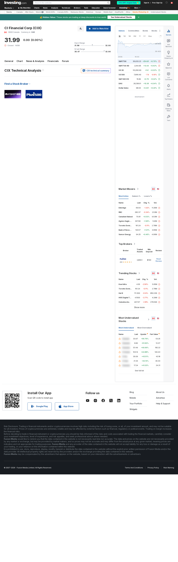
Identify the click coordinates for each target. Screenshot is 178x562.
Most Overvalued (144, 328)
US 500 (122, 75)
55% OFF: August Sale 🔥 (129, 3)
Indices (122, 31)
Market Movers (127, 189)
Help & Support (163, 403)
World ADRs (50, 12)
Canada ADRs (62, 12)
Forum (65, 61)
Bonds (145, 31)
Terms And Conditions (134, 468)
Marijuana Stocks (77, 12)
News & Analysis (35, 61)
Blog (132, 392)
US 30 (121, 70)
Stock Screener (109, 8)
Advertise (160, 398)
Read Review (159, 260)
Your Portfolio (136, 403)
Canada (20, 12)
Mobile (133, 398)
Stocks (9, 12)
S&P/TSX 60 (124, 66)
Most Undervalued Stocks (129, 319)
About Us (160, 392)
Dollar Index (123, 88)
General (8, 61)
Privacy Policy (153, 468)
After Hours (29, 12)
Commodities (133, 31)
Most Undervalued (126, 328)
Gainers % (136, 196)
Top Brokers (125, 244)
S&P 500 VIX (124, 79)
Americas (89, 12)
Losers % (148, 196)
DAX (120, 83)
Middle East (107, 12)
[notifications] (166, 2)
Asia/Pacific (119, 12)
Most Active (123, 196)
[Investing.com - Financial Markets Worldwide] (15, 3)
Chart (20, 61)
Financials (53, 61)
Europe (98, 12)
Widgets (133, 409)
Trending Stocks (128, 273)
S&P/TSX (122, 61)
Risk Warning (169, 468)
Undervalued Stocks (158, 12)
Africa (128, 12)
